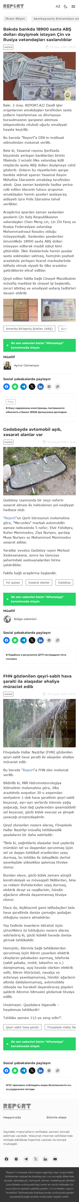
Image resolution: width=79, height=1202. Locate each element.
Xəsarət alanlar (39, 582)
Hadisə (8, 47)
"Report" (10, 518)
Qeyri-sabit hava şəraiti (22, 1027)
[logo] (13, 6)
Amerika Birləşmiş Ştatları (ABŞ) (29, 328)
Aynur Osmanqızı (26, 365)
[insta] (16, 1159)
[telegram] (23, 386)
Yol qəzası (13, 582)
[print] (49, 386)
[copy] (57, 386)
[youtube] (55, 1159)
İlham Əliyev (15, 18)
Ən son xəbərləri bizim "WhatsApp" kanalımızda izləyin (37, 345)
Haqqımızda (12, 1117)
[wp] (15, 386)
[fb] (6, 386)
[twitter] (32, 386)
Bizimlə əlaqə (56, 1117)
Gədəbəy (64, 582)
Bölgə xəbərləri (25, 619)
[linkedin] (40, 386)
